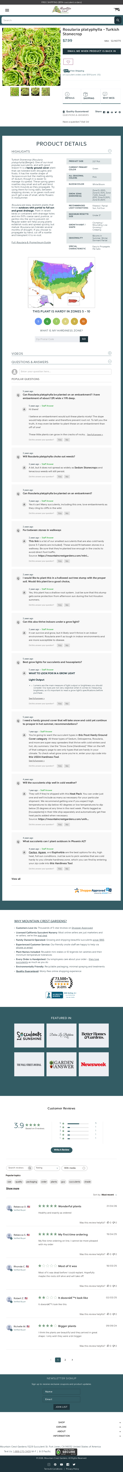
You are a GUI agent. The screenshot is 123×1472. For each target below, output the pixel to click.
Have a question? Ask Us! (76, 122)
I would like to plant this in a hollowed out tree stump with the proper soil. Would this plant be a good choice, (64, 580)
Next (59, 56)
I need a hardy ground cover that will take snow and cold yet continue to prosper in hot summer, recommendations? (65, 722)
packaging (31, 1182)
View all (16, 879)
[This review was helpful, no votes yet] (108, 1222)
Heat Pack (76, 794)
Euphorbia (58, 852)
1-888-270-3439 (22, 1451)
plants (54, 1182)
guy (63, 1182)
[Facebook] (104, 112)
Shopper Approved (82, 928)
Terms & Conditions (53, 1469)
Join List (62, 1407)
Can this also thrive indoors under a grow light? (51, 622)
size (9, 1182)
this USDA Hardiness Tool (44, 757)
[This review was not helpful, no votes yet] (113, 1222)
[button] (60, 440)
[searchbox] (16, 1168)
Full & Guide (31, 242)
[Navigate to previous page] (51, 1360)
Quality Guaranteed (27, 971)
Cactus (33, 852)
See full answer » (95, 434)
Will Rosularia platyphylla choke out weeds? (49, 457)
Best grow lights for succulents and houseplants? (52, 662)
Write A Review (61, 1150)
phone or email (24, 947)
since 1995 (98, 940)
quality (18, 1182)
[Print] (112, 112)
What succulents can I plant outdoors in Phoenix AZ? (54, 841)
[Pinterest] (120, 112)
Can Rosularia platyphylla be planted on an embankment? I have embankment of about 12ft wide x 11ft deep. (61, 397)
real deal (42, 935)
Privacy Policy (72, 1469)
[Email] (108, 112)
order (44, 1182)
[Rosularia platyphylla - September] (31, 57)
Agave (42, 852)
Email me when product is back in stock (92, 52)
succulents (74, 1182)
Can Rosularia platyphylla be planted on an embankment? (57, 493)
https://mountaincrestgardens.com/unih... (63, 819)
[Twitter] (116, 112)
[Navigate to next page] (72, 1360)
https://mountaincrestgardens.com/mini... (63, 556)
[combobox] (47, 1168)
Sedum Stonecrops (86, 468)
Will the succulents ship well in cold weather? (50, 783)
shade (87, 1182)
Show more (12, 1188)
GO (84, 339)
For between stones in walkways (42, 530)
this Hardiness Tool (61, 863)
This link (34, 541)
